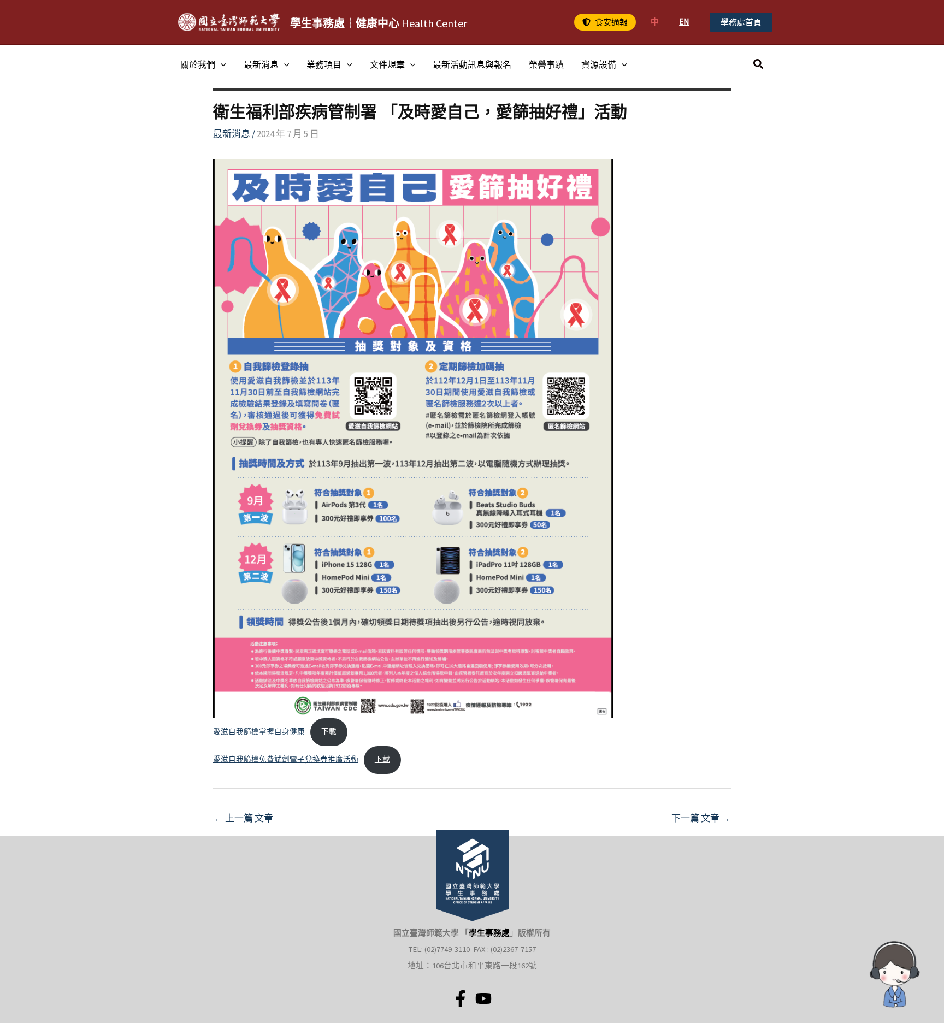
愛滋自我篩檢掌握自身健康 (259, 731)
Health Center (378, 23)
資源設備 (598, 64)
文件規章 (387, 64)
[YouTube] (483, 998)
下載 (329, 731)
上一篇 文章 (243, 818)
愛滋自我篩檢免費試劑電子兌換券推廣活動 (285, 759)
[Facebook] (460, 998)
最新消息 (261, 64)
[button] (605, 22)
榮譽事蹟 (546, 64)
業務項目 (323, 64)
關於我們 (197, 64)
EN (684, 21)
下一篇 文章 (700, 818)
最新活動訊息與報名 (472, 64)
